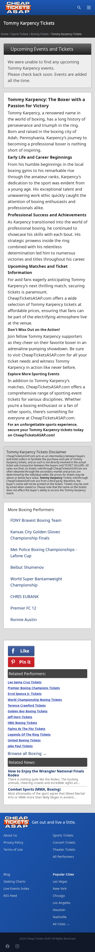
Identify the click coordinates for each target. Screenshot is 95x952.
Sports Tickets (19, 34)
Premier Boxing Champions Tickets (34, 688)
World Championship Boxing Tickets (35, 700)
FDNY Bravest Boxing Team (35, 520)
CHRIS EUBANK (24, 596)
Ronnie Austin (23, 619)
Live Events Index (16, 888)
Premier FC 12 (23, 608)
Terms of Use (13, 849)
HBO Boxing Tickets (22, 723)
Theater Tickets (64, 849)
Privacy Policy (13, 842)
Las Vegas (60, 881)
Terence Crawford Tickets (27, 706)
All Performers (63, 856)
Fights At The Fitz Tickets (26, 729)
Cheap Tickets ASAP (38, 938)
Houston (59, 910)
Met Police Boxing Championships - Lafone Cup (43, 552)
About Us (10, 835)
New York (59, 888)
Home (4, 34)
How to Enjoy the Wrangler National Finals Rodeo (46, 773)
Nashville (59, 917)
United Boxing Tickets (24, 740)
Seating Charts (14, 881)
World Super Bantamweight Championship (36, 582)
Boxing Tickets (40, 34)
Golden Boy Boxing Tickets (28, 711)
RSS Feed (10, 895)
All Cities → (61, 924)
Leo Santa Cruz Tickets (25, 682)
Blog (7, 874)
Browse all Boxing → (27, 753)
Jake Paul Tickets (20, 746)
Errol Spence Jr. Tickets (25, 694)
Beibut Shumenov (27, 567)
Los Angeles (61, 903)
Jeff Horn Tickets (20, 717)
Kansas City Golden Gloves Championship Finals (35, 535)
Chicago (59, 895)
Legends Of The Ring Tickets (29, 735)
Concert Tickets (64, 842)
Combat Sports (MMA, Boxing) (34, 789)
